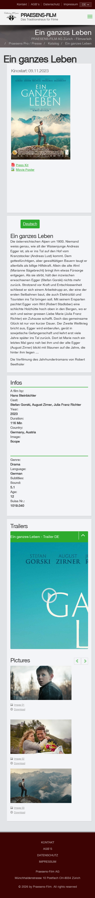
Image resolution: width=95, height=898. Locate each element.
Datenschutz (51, 4)
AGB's (35, 4)
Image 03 (19, 807)
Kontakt (22, 4)
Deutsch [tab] (30, 223)
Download (19, 709)
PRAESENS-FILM (38, 15)
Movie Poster (25, 169)
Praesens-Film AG (47, 871)
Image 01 (19, 704)
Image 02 (19, 758)
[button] (77, 661)
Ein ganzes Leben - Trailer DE (34, 537)
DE (84, 4)
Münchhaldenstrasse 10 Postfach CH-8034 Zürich (47, 878)
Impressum (71, 4)
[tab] (49, 536)
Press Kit (22, 165)
